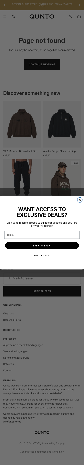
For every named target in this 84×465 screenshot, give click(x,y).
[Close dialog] (79, 199)
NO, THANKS (42, 255)
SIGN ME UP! (42, 245)
